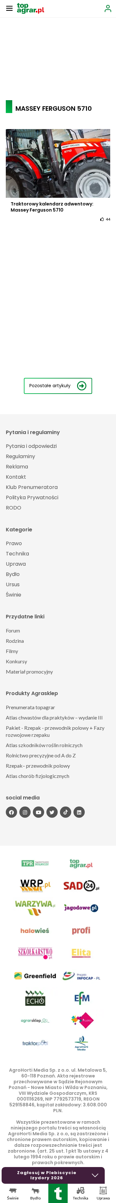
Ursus (13, 584)
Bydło (13, 574)
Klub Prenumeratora (32, 487)
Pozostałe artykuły (50, 385)
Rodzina (15, 641)
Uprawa (16, 564)
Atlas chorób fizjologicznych (37, 776)
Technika (17, 553)
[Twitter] (52, 812)
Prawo (14, 543)
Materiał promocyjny (29, 671)
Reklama (17, 466)
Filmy (12, 651)
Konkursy (16, 661)
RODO (13, 507)
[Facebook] (11, 812)
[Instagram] (25, 812)
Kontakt (16, 477)
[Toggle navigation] (9, 8)
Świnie (13, 594)
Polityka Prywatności (32, 497)
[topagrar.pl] (30, 8)
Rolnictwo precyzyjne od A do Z (41, 755)
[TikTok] (65, 812)
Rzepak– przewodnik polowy (38, 766)
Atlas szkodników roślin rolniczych (44, 745)
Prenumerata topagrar (30, 707)
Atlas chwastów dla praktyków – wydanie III (54, 717)
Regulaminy (20, 456)
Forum (13, 630)
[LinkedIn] (79, 812)
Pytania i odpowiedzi (31, 446)
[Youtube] (38, 812)
